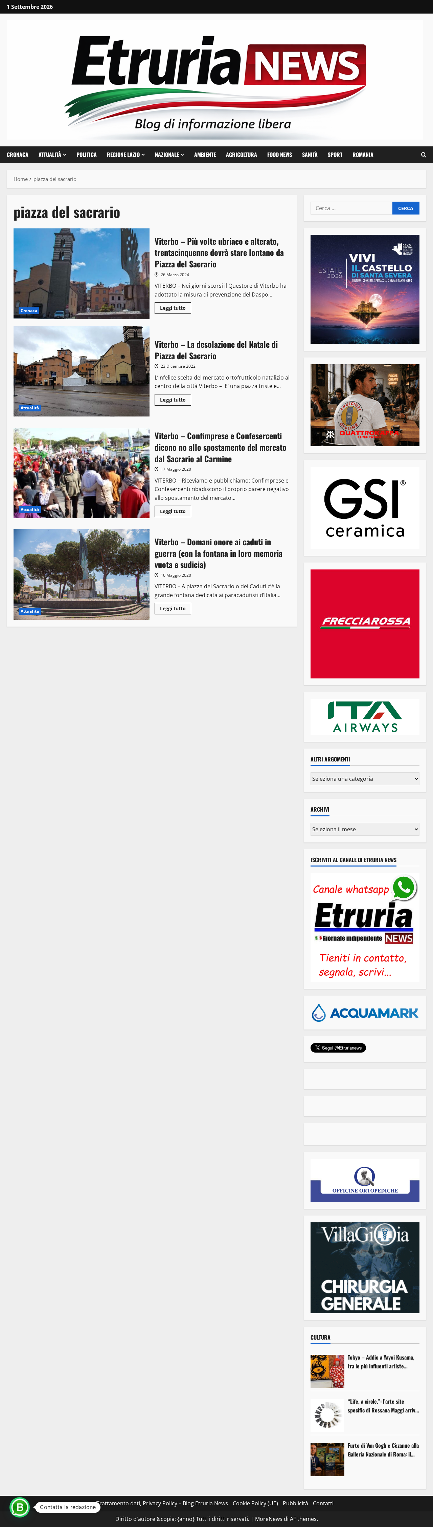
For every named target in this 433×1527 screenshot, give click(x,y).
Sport (335, 154)
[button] (423, 154)
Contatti (323, 1503)
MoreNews (268, 1519)
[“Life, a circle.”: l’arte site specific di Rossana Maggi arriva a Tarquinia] (327, 1415)
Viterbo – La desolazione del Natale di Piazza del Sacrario (82, 371)
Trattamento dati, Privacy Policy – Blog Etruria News (162, 1503)
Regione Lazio (123, 154)
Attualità (50, 154)
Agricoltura (241, 154)
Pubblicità (295, 1503)
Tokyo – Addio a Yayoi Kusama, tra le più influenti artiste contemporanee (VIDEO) (381, 1361)
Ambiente (205, 154)
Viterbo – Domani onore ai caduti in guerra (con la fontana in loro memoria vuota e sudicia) (82, 574)
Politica (86, 154)
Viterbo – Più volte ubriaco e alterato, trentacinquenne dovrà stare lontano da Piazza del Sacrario (82, 273)
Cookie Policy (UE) (255, 1503)
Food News (279, 154)
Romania (362, 154)
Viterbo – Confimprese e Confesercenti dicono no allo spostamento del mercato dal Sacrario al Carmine (82, 473)
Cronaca (17, 154)
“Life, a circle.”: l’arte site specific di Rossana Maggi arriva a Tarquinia (383, 1405)
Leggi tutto (175, 309)
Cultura (321, 1337)
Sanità (310, 154)
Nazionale (167, 154)
